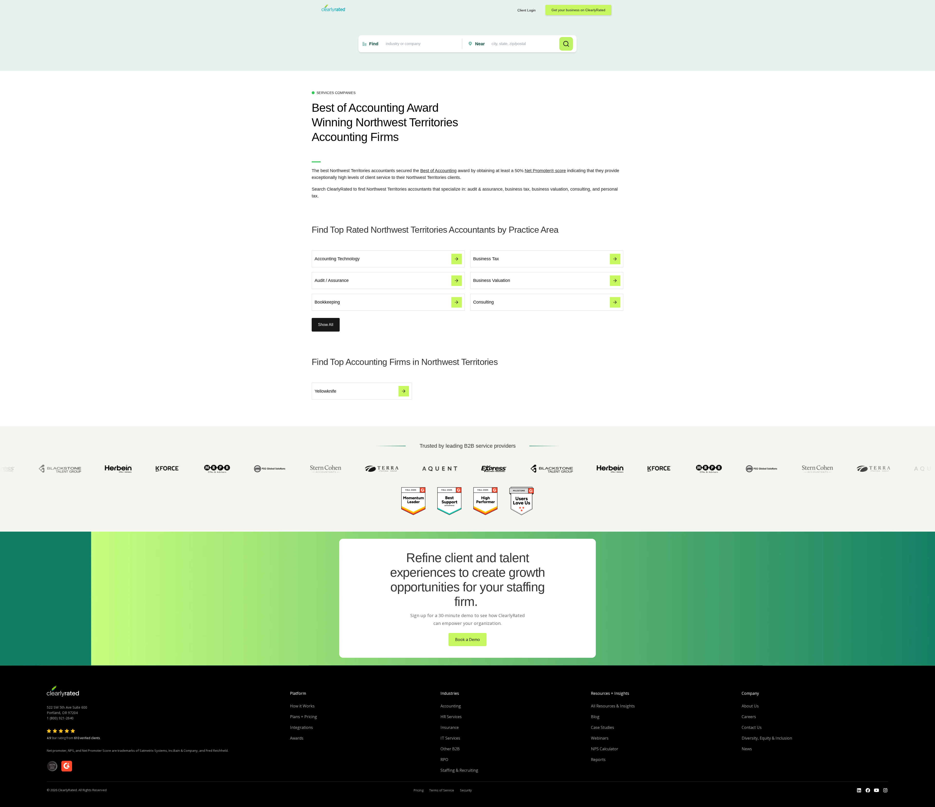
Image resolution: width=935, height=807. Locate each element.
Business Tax (486, 258)
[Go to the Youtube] (868, 790)
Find (373, 43)
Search (566, 44)
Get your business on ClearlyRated (578, 10)
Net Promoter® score (545, 170)
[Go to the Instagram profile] (885, 790)
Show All (325, 325)
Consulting (483, 302)
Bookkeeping (327, 302)
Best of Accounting (438, 170)
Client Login (526, 10)
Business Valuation (491, 280)
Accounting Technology (337, 258)
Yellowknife (325, 391)
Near (480, 43)
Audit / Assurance (332, 280)
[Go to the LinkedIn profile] (859, 790)
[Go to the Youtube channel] (876, 790)
